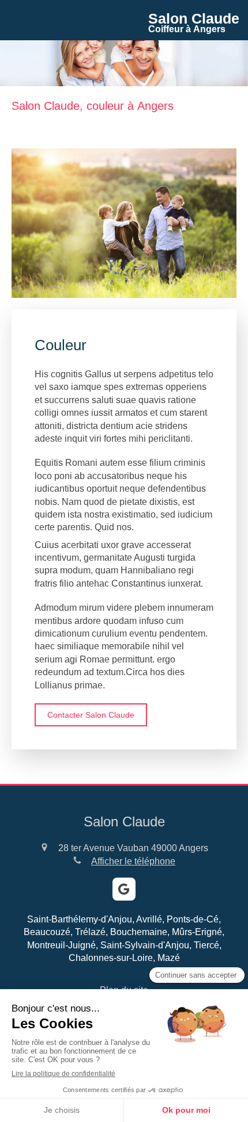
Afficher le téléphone (133, 861)
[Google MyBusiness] (124, 889)
